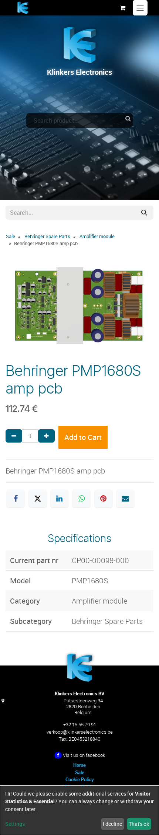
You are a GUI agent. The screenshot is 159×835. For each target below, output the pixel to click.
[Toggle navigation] (140, 7)
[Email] (125, 498)
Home (79, 765)
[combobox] (79, 120)
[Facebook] (15, 498)
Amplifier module (97, 236)
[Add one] (46, 436)
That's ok (139, 823)
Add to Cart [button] (83, 437)
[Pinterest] (103, 498)
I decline (112, 823)
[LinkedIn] (59, 498)
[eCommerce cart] (122, 7)
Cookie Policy (79, 779)
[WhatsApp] (81, 498)
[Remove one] (14, 436)
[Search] (144, 213)
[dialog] (79, 810)
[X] (38, 498)
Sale (10, 236)
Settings (15, 823)
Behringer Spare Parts (47, 236)
